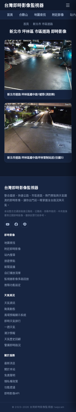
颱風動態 (9, 308)
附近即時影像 (12, 248)
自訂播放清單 (12, 272)
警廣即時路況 (12, 345)
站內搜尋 (9, 254)
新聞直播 (9, 266)
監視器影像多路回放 (16, 279)
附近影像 (58, 15)
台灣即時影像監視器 (24, 5)
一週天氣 (9, 327)
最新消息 (9, 363)
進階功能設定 (12, 285)
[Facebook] (16, 224)
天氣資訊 (9, 302)
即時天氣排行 (12, 321)
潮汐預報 (9, 333)
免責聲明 (9, 375)
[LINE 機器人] (24, 224)
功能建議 (9, 387)
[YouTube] (7, 224)
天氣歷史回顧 (12, 339)
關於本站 (9, 369)
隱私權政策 (11, 381)
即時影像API (11, 393)
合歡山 (23, 15)
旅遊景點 (9, 260)
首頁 (10, 15)
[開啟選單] (68, 5)
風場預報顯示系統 (15, 314)
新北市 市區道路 (43, 23)
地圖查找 (40, 15)
